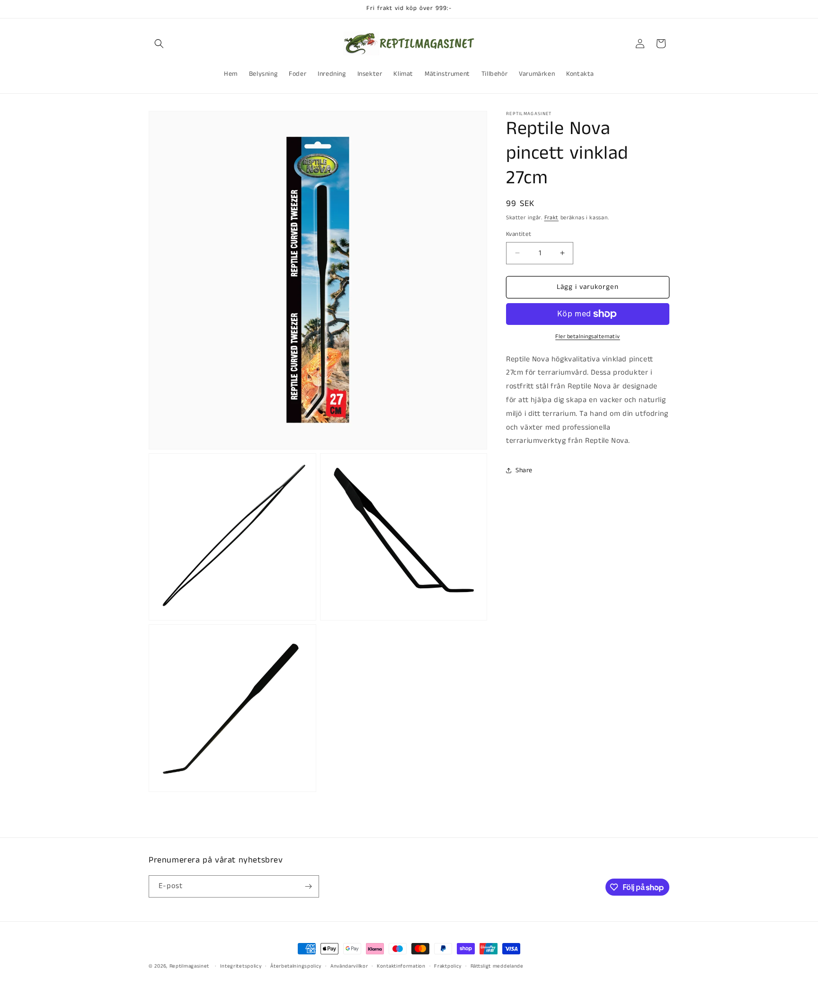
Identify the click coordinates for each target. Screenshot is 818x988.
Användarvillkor (349, 966)
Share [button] (524, 470)
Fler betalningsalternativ (587, 336)
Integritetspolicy (241, 966)
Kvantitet (519, 234)
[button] (159, 43)
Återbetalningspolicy (295, 966)
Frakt (551, 218)
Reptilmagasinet (189, 966)
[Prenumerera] (308, 886)
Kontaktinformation (401, 966)
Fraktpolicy (448, 966)
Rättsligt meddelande (497, 966)
